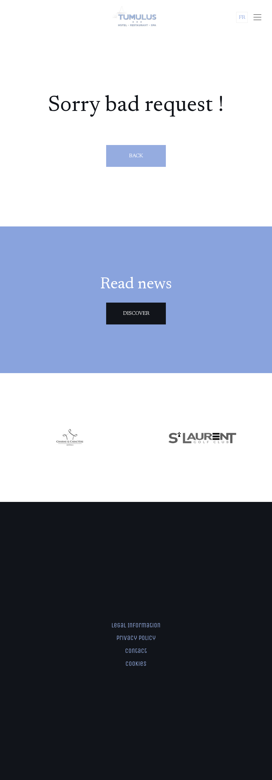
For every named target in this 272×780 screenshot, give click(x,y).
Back (136, 156)
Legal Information (136, 625)
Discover (136, 313)
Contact (136, 651)
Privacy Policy (136, 638)
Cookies (136, 663)
